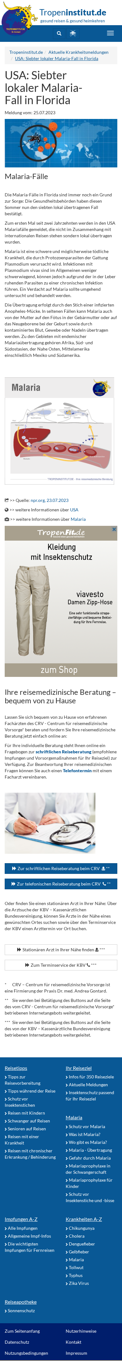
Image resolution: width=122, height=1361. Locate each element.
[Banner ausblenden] (114, 529)
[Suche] (59, 33)
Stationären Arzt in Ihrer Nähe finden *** (63, 949)
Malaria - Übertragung (90, 1150)
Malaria (78, 519)
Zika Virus (78, 1283)
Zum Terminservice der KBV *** (63, 965)
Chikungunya (81, 1228)
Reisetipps (16, 1068)
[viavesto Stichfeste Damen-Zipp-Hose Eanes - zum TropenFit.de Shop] (61, 601)
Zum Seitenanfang (22, 1331)
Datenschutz (17, 1342)
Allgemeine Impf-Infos (29, 1236)
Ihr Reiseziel (79, 1068)
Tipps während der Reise (31, 1091)
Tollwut (76, 1267)
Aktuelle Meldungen (88, 1084)
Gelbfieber (78, 1251)
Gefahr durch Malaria (89, 1158)
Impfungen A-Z (21, 1219)
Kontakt (73, 1342)
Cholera (76, 1236)
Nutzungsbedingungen (26, 1353)
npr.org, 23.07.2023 (50, 500)
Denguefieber (81, 1243)
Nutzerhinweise (81, 1331)
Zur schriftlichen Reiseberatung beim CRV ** (63, 868)
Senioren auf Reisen (26, 1128)
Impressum (76, 1353)
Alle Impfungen (22, 1228)
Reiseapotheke (21, 1302)
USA (74, 509)
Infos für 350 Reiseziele (91, 1076)
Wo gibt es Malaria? (87, 1142)
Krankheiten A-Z (84, 1219)
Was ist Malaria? (84, 1134)
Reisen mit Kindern (26, 1113)
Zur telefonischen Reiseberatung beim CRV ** (63, 883)
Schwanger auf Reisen (28, 1120)
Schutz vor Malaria (86, 1126)
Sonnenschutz (21, 1310)
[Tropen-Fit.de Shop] (73, 33)
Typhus (75, 1275)
